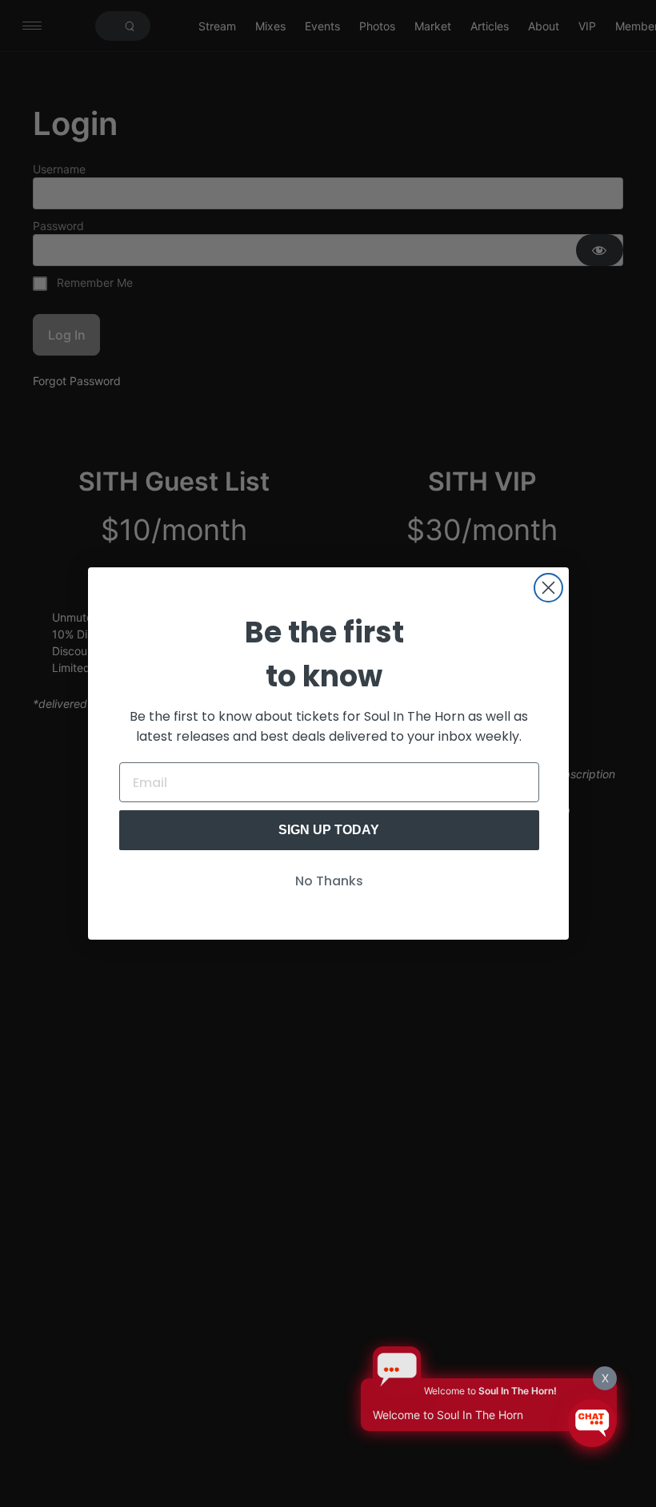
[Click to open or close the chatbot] (592, 1423)
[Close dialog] (548, 588)
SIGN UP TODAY (328, 830)
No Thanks (329, 881)
